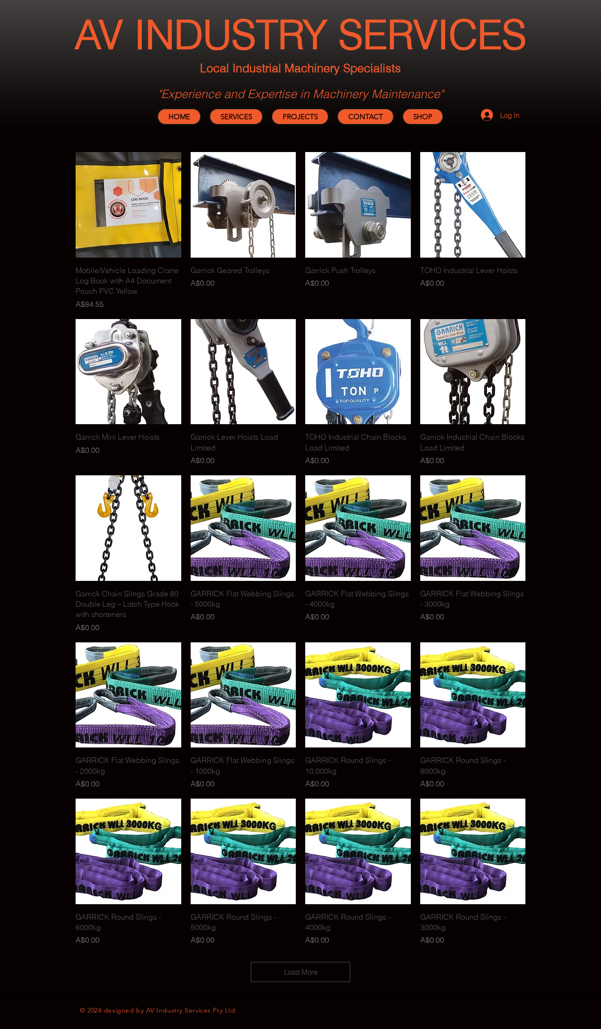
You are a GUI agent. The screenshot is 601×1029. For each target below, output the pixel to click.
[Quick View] (128, 205)
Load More (300, 972)
